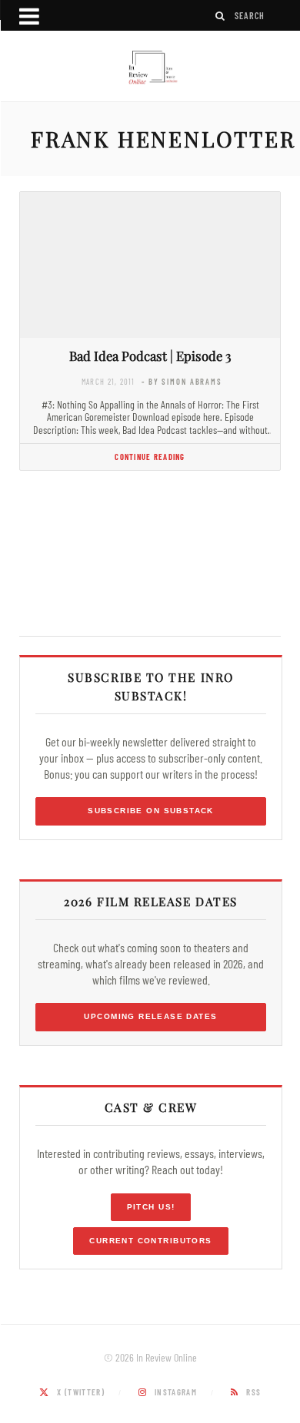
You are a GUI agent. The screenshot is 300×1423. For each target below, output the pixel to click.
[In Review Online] (150, 68)
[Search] (220, 16)
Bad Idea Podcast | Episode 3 (150, 355)
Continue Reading (150, 457)
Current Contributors (150, 1240)
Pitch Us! (151, 1207)
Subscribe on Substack (151, 810)
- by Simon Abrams (182, 381)
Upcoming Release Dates (150, 1016)
